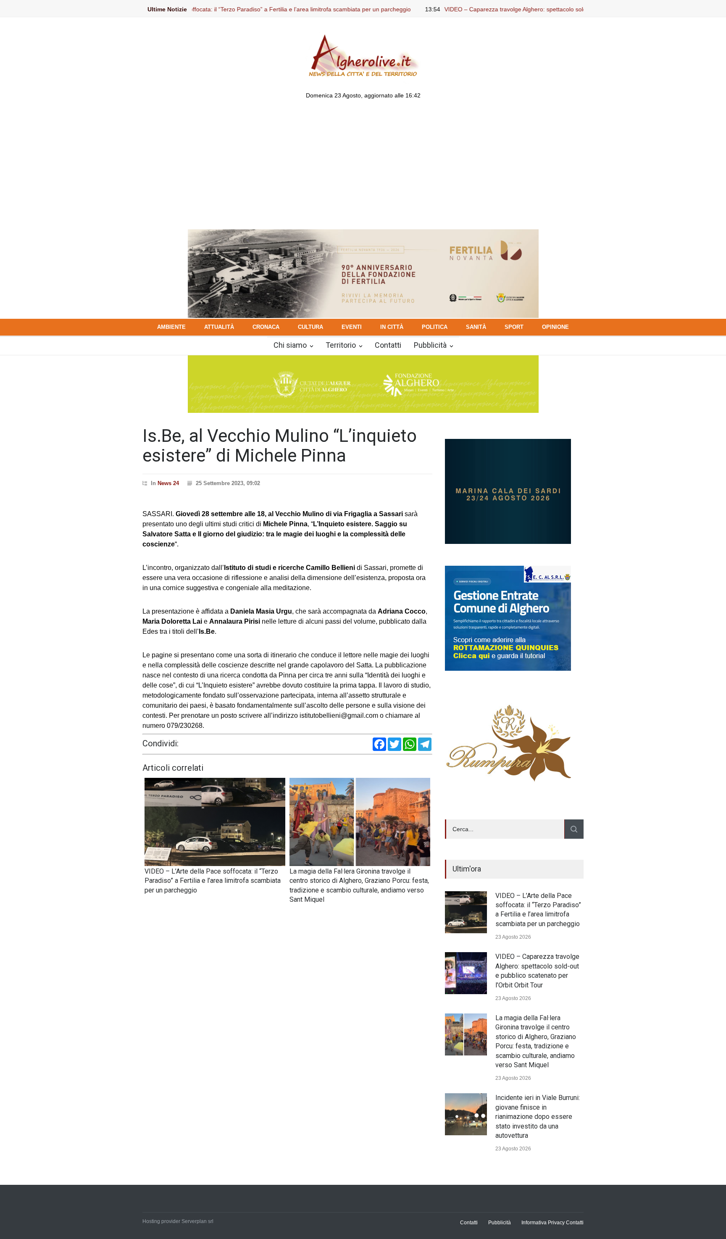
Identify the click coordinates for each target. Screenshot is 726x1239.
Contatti (388, 345)
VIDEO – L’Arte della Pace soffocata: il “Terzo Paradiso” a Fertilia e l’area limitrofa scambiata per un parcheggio (220, 9)
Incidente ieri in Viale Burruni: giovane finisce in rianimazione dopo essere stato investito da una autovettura (537, 1116)
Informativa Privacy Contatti (552, 1223)
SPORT (514, 327)
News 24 (168, 483)
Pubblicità (430, 345)
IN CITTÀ (391, 327)
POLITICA (434, 327)
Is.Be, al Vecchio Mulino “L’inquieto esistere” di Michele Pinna (279, 445)
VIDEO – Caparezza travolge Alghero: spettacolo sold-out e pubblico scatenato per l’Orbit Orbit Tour (534, 9)
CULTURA (310, 327)
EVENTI (352, 327)
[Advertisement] (363, 166)
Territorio (341, 345)
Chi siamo (290, 345)
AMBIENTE (171, 327)
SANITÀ (476, 327)
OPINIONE (555, 327)
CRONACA (266, 327)
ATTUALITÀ (219, 327)
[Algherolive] (362, 77)
